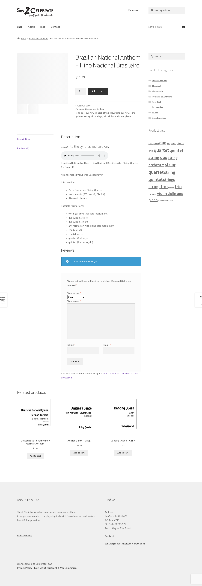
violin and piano (123, 116)
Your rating (74, 293)
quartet (89, 112)
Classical (156, 86)
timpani (171, 188)
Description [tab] (23, 139)
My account (133, 10)
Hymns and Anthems (38, 38)
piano (173, 143)
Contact (55, 26)
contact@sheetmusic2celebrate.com (125, 543)
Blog (42, 26)
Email (107, 344)
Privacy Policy (24, 535)
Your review (74, 301)
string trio (89, 116)
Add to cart (98, 91)
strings (98, 116)
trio (105, 116)
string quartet (121, 112)
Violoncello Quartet (165, 200)
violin (111, 116)
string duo (108, 112)
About (31, 26)
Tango (155, 112)
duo (83, 112)
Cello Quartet (154, 144)
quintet (98, 112)
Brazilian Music (159, 80)
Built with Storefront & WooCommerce (55, 567)
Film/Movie (157, 91)
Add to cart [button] (35, 455)
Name (71, 344)
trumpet (153, 194)
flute (168, 144)
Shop (20, 26)
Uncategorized (159, 118)
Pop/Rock (156, 101)
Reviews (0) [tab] (23, 148)
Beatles (159, 107)
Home (23, 38)
